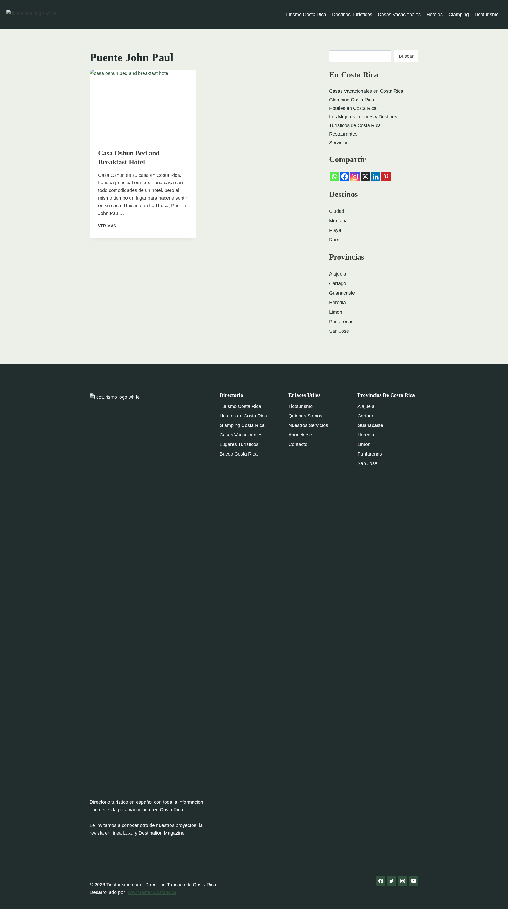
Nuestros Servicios (308, 425)
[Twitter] (391, 881)
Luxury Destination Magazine (153, 833)
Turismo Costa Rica (305, 14)
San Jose (339, 331)
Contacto (297, 444)
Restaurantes (343, 134)
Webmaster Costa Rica (152, 892)
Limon (335, 312)
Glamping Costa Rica (351, 99)
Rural (335, 239)
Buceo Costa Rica (239, 454)
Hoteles (435, 14)
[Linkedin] (375, 176)
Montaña (338, 220)
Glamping (458, 14)
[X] (365, 176)
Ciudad (336, 211)
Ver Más (110, 226)
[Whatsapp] (334, 176)
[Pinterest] (386, 176)
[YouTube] (413, 881)
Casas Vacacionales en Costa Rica (366, 91)
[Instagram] (355, 176)
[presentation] (143, 105)
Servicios (338, 142)
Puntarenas (341, 321)
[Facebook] (344, 176)
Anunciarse (300, 435)
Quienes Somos (305, 415)
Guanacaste (342, 293)
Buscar (406, 56)
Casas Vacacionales (399, 14)
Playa (335, 230)
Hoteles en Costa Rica (353, 108)
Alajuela (337, 274)
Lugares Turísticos (239, 444)
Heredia (337, 302)
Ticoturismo (486, 14)
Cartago (337, 283)
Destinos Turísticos (352, 14)
